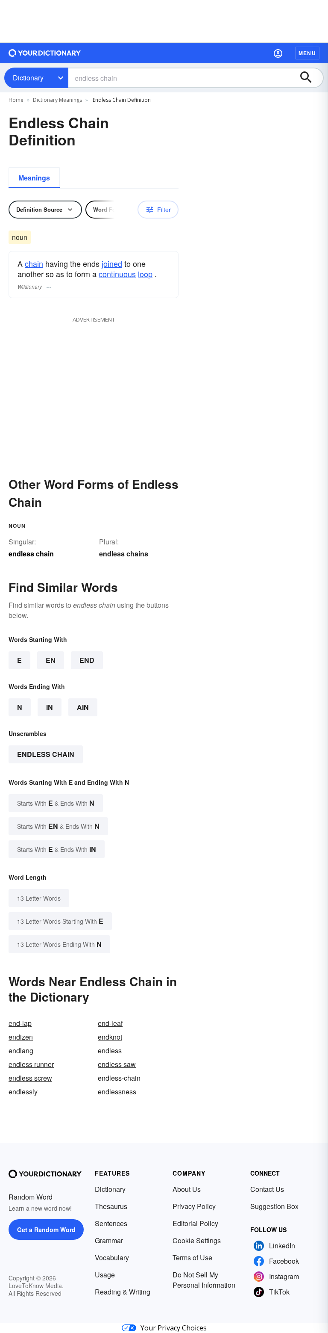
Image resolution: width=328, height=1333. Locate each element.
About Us (187, 1189)
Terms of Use (192, 1257)
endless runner (31, 1064)
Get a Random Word (46, 1229)
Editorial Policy (195, 1223)
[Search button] (310, 77)
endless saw (117, 1064)
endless (110, 1050)
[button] (278, 53)
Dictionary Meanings (57, 99)
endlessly (23, 1092)
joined (112, 263)
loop (145, 273)
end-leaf (110, 1023)
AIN (83, 707)
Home (16, 99)
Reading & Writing (122, 1292)
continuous (117, 273)
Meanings (34, 178)
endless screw (30, 1078)
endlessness (117, 1092)
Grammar (109, 1240)
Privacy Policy (194, 1206)
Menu (307, 53)
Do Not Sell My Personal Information (204, 1280)
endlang (21, 1050)
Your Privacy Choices (174, 1328)
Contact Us (267, 1189)
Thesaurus (111, 1206)
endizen (21, 1037)
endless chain (45, 754)
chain (34, 263)
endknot (110, 1037)
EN (51, 660)
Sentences (111, 1223)
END (86, 660)
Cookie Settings (197, 1240)
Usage (105, 1275)
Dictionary (28, 78)
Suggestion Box (274, 1206)
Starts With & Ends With (55, 803)
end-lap (20, 1023)
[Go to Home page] (45, 53)
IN (49, 707)
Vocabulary (112, 1257)
